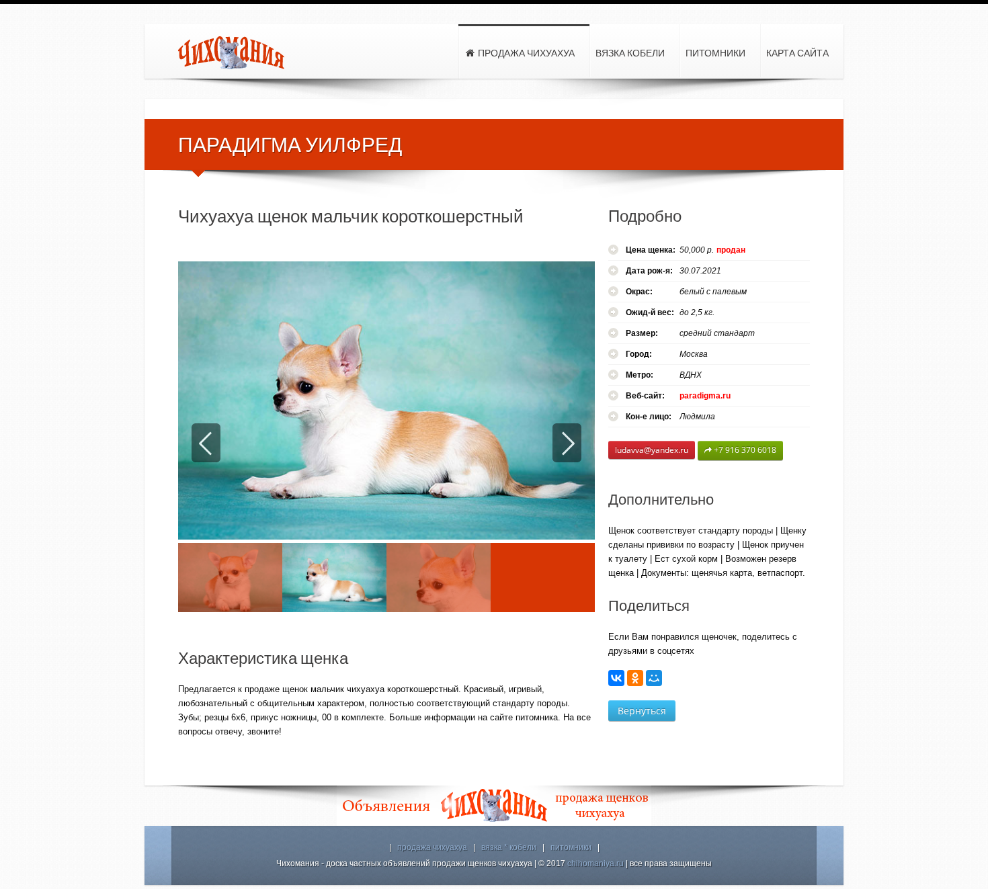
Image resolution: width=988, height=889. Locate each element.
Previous (206, 442)
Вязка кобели (630, 52)
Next (566, 442)
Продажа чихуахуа (525, 52)
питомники (570, 847)
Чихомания (232, 52)
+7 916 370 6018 (744, 450)
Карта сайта (797, 52)
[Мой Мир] (654, 678)
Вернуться (642, 710)
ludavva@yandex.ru (651, 450)
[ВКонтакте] (616, 678)
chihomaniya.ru (595, 863)
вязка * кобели (508, 847)
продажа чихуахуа (432, 847)
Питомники (715, 52)
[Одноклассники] (635, 678)
